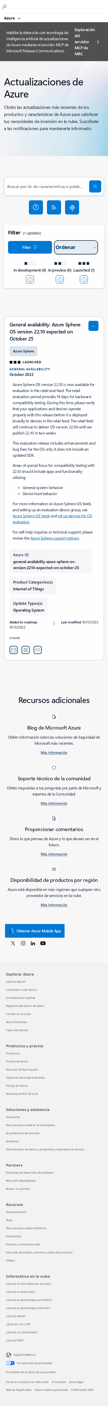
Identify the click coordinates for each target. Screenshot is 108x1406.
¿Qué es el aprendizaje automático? (29, 1300)
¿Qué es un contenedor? (22, 1332)
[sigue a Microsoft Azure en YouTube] (43, 943)
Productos (13, 1053)
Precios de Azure (17, 1061)
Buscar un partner (18, 1189)
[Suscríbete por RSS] (54, 207)
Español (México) (24, 1354)
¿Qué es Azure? (16, 981)
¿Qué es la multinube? (20, 1292)
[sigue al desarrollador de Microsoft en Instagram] (23, 943)
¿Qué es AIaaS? (16, 1316)
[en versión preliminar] (59, 279)
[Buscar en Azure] (5, 7)
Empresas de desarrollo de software (29, 1172)
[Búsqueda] (95, 186)
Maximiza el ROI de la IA (22, 1094)
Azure (10, 17)
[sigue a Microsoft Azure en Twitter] (13, 943)
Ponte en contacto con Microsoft (27, 1382)
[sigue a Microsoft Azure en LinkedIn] (33, 943)
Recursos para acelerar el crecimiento (30, 1125)
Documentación (16, 1212)
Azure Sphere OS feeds (31, 515)
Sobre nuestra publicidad (51, 1390)
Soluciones (13, 1117)
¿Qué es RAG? (15, 1340)
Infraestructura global (20, 998)
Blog (9, 1220)
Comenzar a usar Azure (21, 989)
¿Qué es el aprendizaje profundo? (28, 1308)
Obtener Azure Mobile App (39, 930)
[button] (36, 207)
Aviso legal (76, 1382)
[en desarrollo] (29, 279)
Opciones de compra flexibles (25, 1077)
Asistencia (12, 1141)
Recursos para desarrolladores (26, 1228)
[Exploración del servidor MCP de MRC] (72, 207)
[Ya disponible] (83, 279)
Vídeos (10, 1260)
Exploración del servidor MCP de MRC (85, 41)
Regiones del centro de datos (25, 1006)
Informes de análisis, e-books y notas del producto (39, 1252)
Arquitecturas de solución (23, 1133)
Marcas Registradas (18, 1390)
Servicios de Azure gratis (22, 1069)
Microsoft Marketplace (20, 1180)
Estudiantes (13, 1236)
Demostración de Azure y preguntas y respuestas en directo (45, 1149)
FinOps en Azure (17, 1085)
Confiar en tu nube (18, 1014)
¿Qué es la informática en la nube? (28, 1284)
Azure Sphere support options (54, 538)
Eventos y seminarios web (23, 1244)
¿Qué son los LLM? (18, 1324)
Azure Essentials (16, 1022)
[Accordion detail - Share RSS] (26, 650)
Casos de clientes (17, 1030)
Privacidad (59, 1382)
